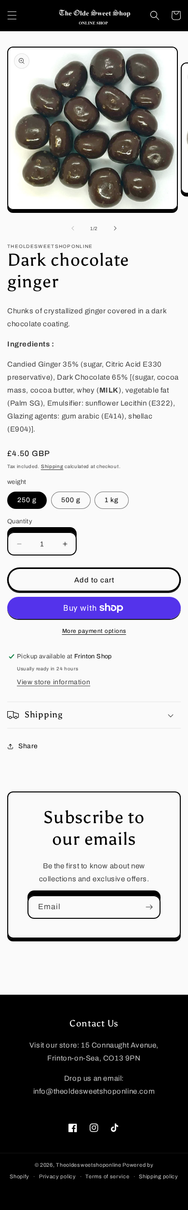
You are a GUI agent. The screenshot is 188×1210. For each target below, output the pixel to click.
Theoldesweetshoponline (88, 1165)
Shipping (52, 466)
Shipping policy (158, 1176)
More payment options (94, 631)
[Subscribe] (149, 907)
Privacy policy (57, 1176)
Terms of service (107, 1176)
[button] (12, 15)
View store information (53, 682)
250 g (27, 500)
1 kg (112, 500)
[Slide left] (72, 228)
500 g (71, 500)
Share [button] (28, 746)
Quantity (19, 521)
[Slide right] (115, 228)
